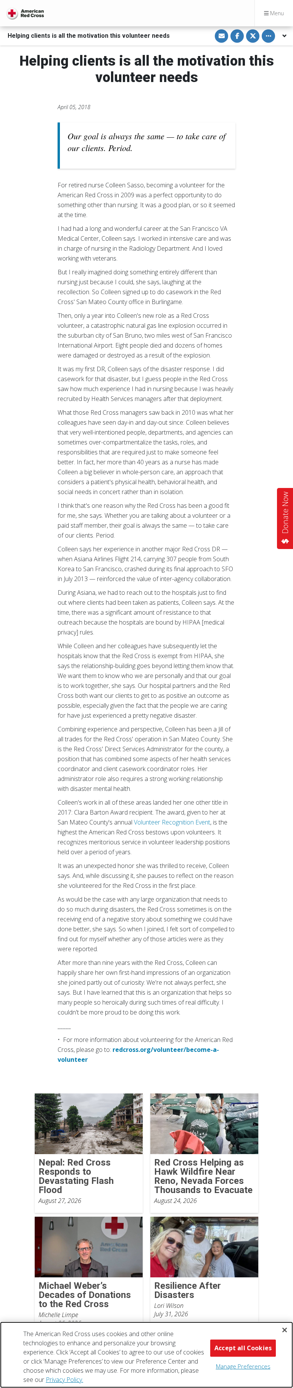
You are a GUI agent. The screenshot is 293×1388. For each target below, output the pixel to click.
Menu (276, 13)
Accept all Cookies (243, 1348)
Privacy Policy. (64, 1379)
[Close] (284, 1330)
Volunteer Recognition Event (172, 822)
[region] (146, 1355)
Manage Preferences (243, 1366)
